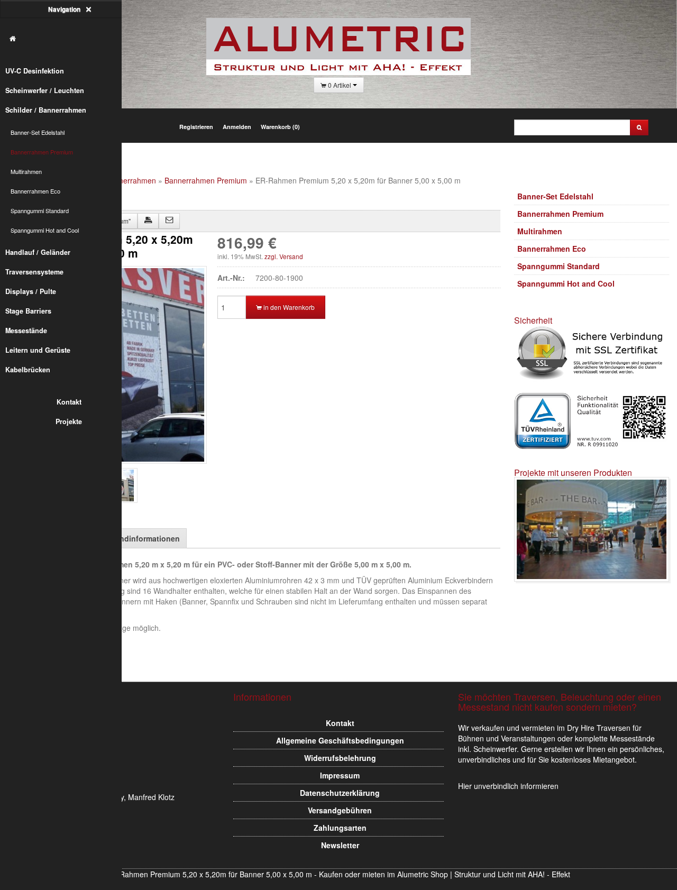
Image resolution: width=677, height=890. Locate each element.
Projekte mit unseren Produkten (573, 472)
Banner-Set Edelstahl (38, 132)
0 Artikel (339, 84)
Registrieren (196, 127)
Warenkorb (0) (280, 127)
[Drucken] (148, 221)
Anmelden (237, 127)
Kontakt (69, 402)
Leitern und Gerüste (37, 350)
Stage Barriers (28, 311)
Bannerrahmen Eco (35, 191)
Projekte (69, 421)
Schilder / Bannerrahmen (45, 110)
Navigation (65, 9)
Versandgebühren (340, 810)
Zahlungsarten (340, 827)
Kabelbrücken (27, 369)
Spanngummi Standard (40, 210)
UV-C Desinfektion (34, 71)
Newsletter (340, 845)
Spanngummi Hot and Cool (45, 230)
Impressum (340, 775)
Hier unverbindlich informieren (508, 786)
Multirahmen (26, 171)
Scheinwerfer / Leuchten (44, 90)
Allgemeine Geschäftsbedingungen (340, 740)
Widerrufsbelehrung (340, 758)
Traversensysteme (34, 272)
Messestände (26, 330)
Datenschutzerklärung (340, 792)
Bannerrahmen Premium (42, 152)
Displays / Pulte (30, 291)
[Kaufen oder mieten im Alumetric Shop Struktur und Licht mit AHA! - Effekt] (66, 39)
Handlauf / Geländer (37, 252)
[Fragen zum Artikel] (169, 221)
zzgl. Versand (283, 256)
